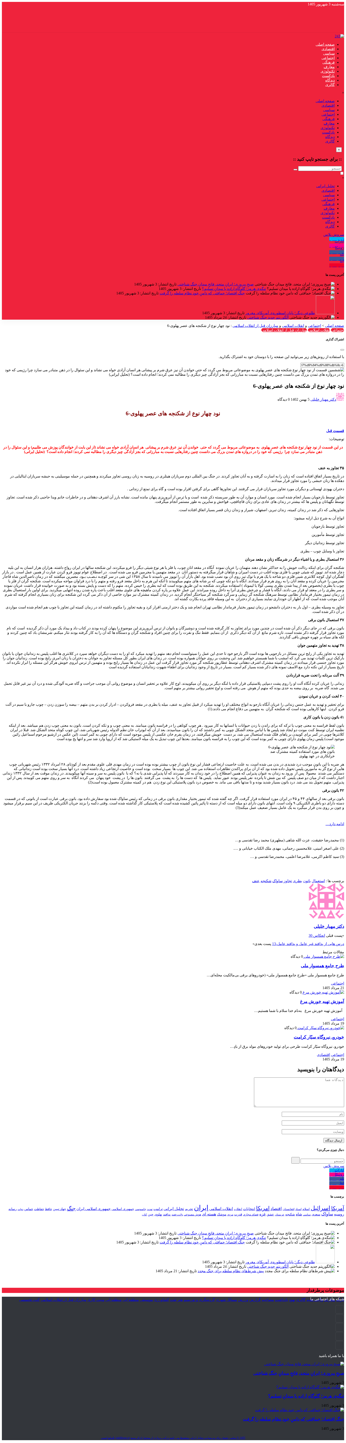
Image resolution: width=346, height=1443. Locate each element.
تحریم (189, 1209)
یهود (292, 1300)
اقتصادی (328, 49)
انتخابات (249, 1209)
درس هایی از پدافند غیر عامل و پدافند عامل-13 (308, 944)
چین (150, 1214)
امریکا (263, 1208)
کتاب (144, 1214)
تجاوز (288, 881)
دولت (20, 1209)
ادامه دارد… (335, 824)
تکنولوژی (328, 71)
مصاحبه (268, 1300)
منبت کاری (96, 1300)
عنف (256, 881)
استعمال (318, 881)
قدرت (238, 1214)
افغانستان (288, 1209)
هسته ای (209, 1214)
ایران (201, 1207)
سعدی (316, 1214)
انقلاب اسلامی (293, 326)
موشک (221, 1214)
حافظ (48, 1209)
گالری (330, 85)
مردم (230, 1214)
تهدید (150, 1209)
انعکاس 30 (317, 935)
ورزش (243, 1300)
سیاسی (329, 53)
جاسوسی (140, 1209)
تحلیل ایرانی (325, 186)
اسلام (306, 1209)
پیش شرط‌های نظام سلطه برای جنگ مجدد (231, 1271)
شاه (299, 1214)
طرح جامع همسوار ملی (322, 965)
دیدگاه (330, 80)
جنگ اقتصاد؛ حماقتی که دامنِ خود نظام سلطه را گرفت (202, 293)
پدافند (167, 1214)
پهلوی (158, 1214)
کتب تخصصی (29, 1300)
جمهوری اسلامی (123, 1209)
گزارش (255, 1300)
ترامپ (158, 1209)
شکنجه (266, 881)
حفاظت (39, 1209)
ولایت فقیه (177, 1214)
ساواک (277, 881)
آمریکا (337, 1208)
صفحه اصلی (325, 44)
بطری (297, 881)
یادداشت (281, 1300)
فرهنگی (328, 62)
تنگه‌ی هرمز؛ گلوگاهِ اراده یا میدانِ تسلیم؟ (234, 289)
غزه (262, 1214)
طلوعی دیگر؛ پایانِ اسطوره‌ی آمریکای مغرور (280, 313)
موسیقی (146, 1300)
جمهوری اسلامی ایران (93, 1209)
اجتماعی (328, 58)
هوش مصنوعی (192, 1214)
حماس (28, 1209)
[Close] (342, 350)
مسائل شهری (226, 1300)
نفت (173, 1300)
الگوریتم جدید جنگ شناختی (268, 317)
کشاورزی (161, 1300)
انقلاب (238, 1209)
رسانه (12, 1209)
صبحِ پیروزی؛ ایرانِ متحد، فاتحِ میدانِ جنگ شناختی (215, 284)
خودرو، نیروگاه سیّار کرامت (319, 1037)
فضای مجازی (250, 1214)
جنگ (71, 1208)
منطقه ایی (131, 1300)
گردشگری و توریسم (199, 1300)
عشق (270, 1214)
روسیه (339, 1214)
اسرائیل (320, 1208)
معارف (329, 67)
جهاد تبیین (59, 1209)
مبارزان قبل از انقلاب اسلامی (255, 326)
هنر (180, 1300)
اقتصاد (276, 1208)
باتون (307, 881)
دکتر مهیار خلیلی (323, 399)
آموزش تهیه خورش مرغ (322, 1001)
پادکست (328, 76)
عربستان (279, 1214)
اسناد (298, 1209)
